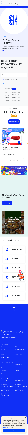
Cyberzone (17, 352)
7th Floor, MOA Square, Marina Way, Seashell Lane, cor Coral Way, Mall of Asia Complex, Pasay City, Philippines (13, 333)
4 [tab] (13, 160)
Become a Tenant (18, 354)
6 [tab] (16, 160)
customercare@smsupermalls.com (8, 337)
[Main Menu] (17, 4)
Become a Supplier (5, 357)
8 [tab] (18, 160)
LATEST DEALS (11, 6)
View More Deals (13, 121)
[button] (8, 4)
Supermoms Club (4, 380)
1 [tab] (9, 160)
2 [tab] (10, 160)
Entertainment (4, 370)
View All (6, 203)
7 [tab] (17, 160)
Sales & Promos (18, 364)
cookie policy (6, 427)
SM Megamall (5, 36)
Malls (2, 346)
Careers (2, 354)
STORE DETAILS (4, 6)
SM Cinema (3, 352)
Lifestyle (17, 370)
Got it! (14, 430)
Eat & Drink (17, 367)
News (2, 373)
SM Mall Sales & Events (20, 349)
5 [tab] (14, 160)
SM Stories (3, 365)
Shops (16, 346)
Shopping (3, 367)
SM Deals (3, 349)
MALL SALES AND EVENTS (20, 6)
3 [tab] (12, 160)
